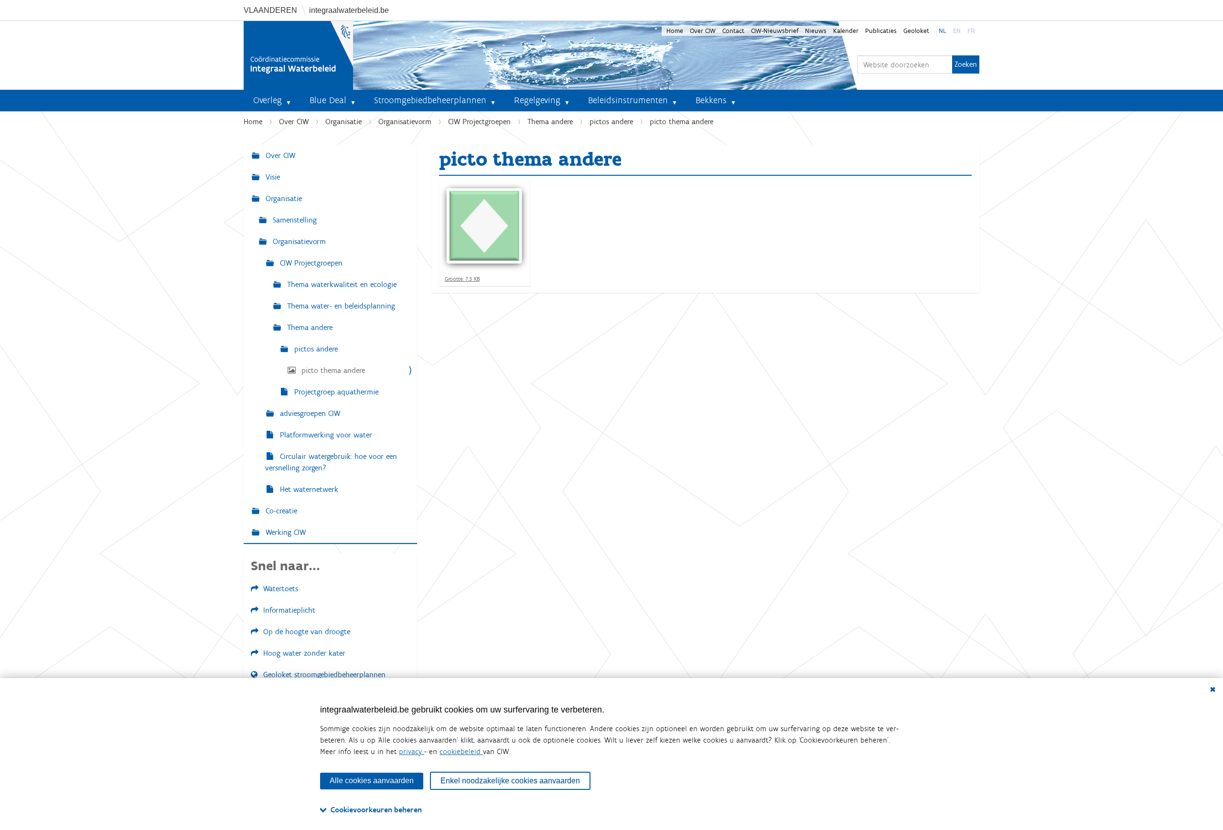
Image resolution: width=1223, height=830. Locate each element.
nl (942, 31)
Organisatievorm (404, 121)
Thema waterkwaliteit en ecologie (341, 284)
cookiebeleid (461, 751)
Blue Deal (328, 100)
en (957, 31)
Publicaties (881, 31)
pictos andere (611, 121)
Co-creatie (280, 510)
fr (971, 31)
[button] (292, 100)
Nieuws (815, 31)
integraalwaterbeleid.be (349, 10)
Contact (733, 31)
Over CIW (703, 31)
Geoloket (916, 31)
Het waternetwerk (308, 489)
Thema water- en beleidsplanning (340, 305)
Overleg (267, 100)
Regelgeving (537, 100)
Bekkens (711, 100)
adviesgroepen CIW (309, 413)
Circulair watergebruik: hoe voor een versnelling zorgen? (331, 462)
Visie (271, 176)
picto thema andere (332, 370)
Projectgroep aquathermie (335, 391)
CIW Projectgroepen (479, 121)
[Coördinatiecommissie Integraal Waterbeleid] (298, 55)
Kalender (845, 31)
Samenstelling (293, 219)
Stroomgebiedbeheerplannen (430, 100)
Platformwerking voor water (325, 434)
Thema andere (550, 121)
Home (674, 31)
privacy (411, 751)
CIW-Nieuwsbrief (774, 31)
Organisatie (343, 121)
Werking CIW (284, 532)
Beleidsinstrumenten (628, 100)
